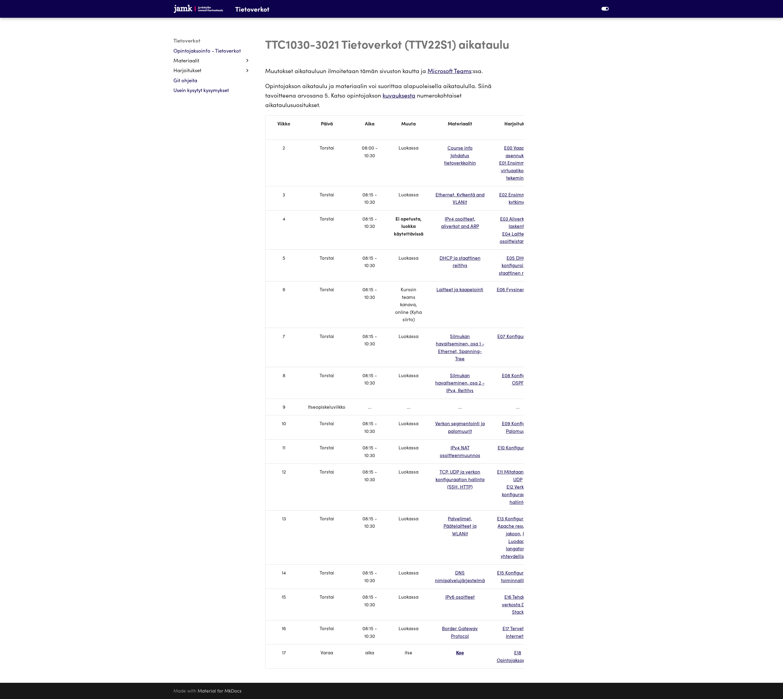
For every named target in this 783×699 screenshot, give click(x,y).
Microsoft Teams (449, 70)
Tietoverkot (186, 40)
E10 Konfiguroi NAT (518, 447)
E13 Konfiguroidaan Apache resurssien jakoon (517, 526)
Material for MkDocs (220, 690)
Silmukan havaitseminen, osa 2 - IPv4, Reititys (459, 382)
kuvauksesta (399, 95)
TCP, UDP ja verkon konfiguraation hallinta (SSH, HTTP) (460, 479)
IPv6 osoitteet (460, 596)
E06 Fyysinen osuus (518, 289)
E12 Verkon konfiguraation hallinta (517, 494)
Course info (460, 147)
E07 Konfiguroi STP (517, 336)
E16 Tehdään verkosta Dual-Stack (518, 604)
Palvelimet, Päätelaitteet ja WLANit (460, 526)
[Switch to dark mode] (605, 9)
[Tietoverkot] (198, 9)
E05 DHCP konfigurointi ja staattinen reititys (517, 265)
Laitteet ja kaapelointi (459, 289)
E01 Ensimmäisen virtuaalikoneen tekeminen (517, 170)
